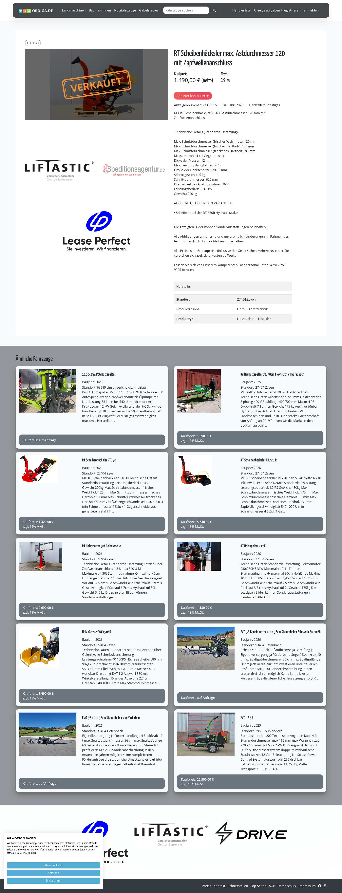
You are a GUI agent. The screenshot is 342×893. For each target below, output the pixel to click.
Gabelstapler (148, 10)
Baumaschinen (100, 10)
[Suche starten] (214, 10)
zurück (34, 43)
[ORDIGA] (38, 10)
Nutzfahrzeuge (125, 10)
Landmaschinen (74, 10)
